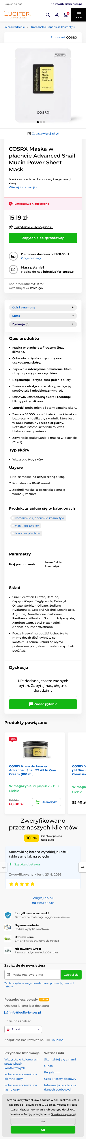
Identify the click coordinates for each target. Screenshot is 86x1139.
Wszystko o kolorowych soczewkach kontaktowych (21, 1064)
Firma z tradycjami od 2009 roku (36, 952)
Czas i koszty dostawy (60, 1078)
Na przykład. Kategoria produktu (38, 44)
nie (43, 1121)
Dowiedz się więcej (63, 1114)
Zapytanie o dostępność (33, 227)
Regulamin (52, 1072)
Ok (43, 1129)
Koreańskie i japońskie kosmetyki (53, 27)
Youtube (57, 1040)
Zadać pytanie (45, 704)
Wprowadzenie (14, 27)
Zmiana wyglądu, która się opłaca (37, 940)
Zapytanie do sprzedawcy (43, 238)
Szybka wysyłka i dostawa (32, 929)
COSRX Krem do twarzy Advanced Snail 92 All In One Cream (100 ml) (32, 770)
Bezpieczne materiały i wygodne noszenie (42, 917)
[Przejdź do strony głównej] (17, 14)
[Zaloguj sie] (56, 14)
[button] (47, 14)
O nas (48, 1065)
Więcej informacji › (23, 187)
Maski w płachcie (27, 533)
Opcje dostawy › (32, 258)
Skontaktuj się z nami (60, 1059)
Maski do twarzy (27, 525)
